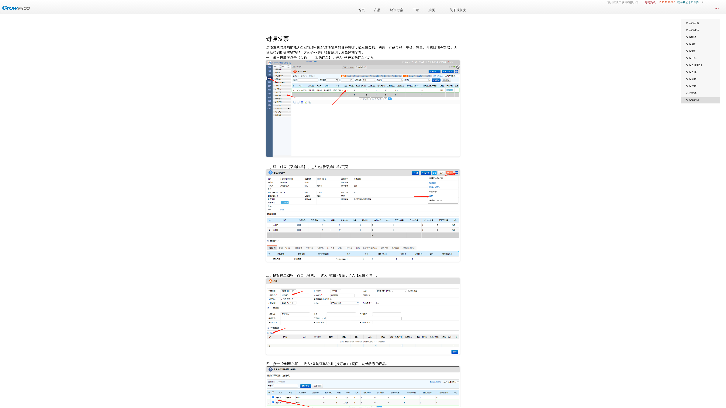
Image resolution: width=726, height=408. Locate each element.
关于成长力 (458, 10)
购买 (431, 10)
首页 (361, 10)
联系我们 (682, 2)
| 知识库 (693, 2)
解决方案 (396, 10)
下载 (416, 10)
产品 (377, 10)
